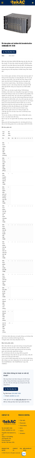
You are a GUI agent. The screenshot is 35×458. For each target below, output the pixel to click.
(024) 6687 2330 (16, 393)
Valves (22, 430)
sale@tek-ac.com (14, 396)
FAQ (21, 448)
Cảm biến (22, 420)
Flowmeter (23, 423)
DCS (21, 428)
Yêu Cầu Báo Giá (9, 52)
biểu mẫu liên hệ (21, 399)
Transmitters (23, 425)
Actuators (22, 433)
